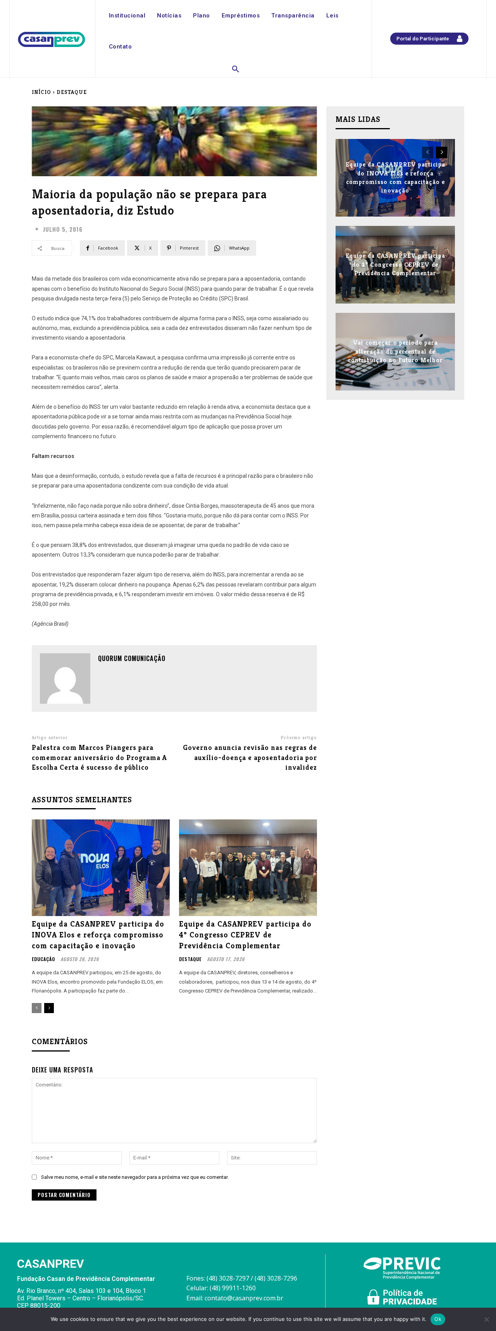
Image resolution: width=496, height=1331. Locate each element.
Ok (437, 1319)
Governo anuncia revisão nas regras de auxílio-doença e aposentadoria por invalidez (250, 757)
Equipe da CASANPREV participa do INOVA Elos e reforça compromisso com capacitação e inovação (98, 935)
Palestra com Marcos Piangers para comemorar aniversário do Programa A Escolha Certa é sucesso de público (99, 757)
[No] (486, 1319)
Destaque (72, 92)
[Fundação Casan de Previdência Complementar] (51, 40)
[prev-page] (36, 1008)
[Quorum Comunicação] (65, 678)
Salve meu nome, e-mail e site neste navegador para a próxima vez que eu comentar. (135, 1177)
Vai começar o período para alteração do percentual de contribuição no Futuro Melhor (395, 351)
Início (41, 92)
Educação (43, 959)
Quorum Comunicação (131, 658)
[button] (235, 69)
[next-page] (49, 1008)
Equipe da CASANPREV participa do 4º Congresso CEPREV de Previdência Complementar (245, 935)
